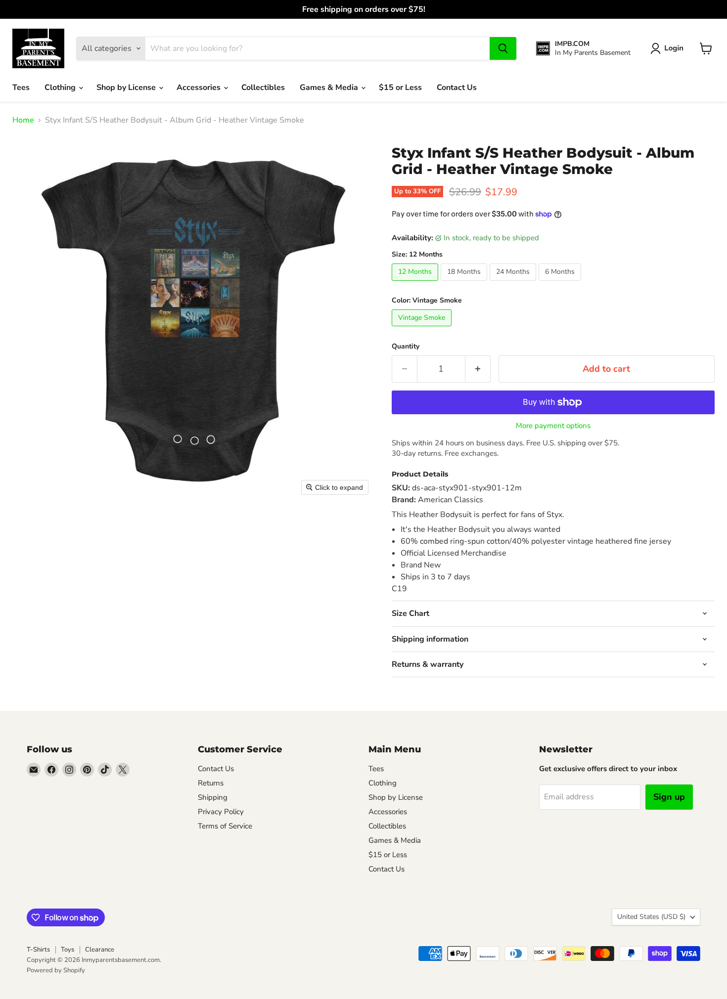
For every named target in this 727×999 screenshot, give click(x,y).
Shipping (212, 797)
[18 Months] (465, 283)
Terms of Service (225, 826)
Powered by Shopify (56, 970)
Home (23, 120)
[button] (668, 48)
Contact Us (457, 87)
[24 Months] (514, 283)
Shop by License (127, 87)
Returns (211, 783)
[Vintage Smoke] (423, 328)
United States (651, 916)
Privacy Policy (221, 812)
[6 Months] (561, 283)
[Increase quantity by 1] (478, 369)
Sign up (669, 797)
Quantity (405, 346)
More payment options (553, 426)
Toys (67, 949)
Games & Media (330, 87)
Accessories (200, 87)
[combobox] (317, 48)
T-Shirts (38, 949)
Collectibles (263, 87)
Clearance (99, 949)
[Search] (503, 48)
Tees (21, 87)
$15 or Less (400, 87)
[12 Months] (416, 283)
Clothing (61, 87)
